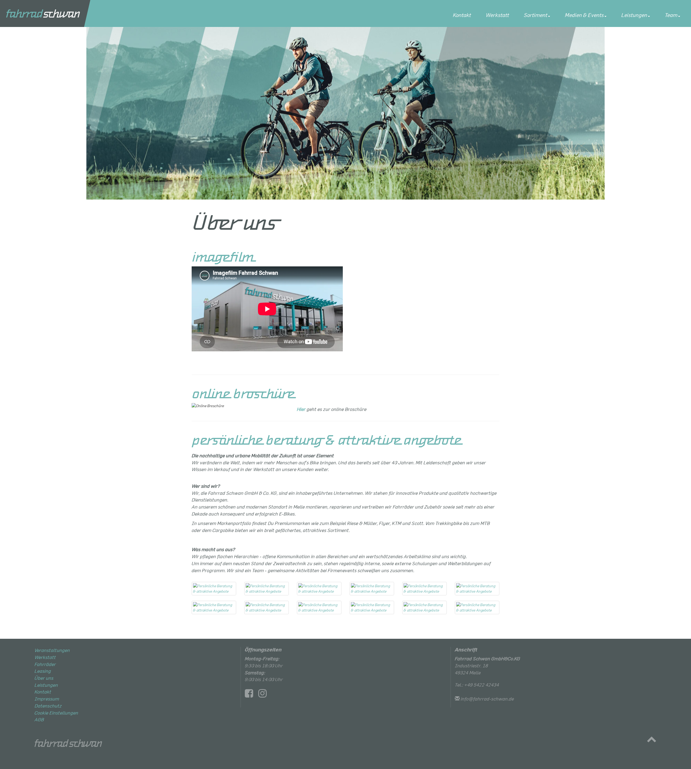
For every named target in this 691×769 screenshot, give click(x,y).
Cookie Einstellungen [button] (56, 713)
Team (671, 15)
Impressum (47, 699)
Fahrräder (45, 664)
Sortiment (535, 15)
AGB (39, 719)
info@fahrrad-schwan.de (487, 699)
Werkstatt (497, 15)
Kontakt (462, 15)
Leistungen (634, 15)
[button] (651, 740)
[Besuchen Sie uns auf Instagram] (264, 695)
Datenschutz (48, 706)
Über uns (44, 678)
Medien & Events (584, 15)
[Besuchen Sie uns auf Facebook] (251, 695)
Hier (301, 409)
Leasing (43, 671)
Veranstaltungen (52, 650)
